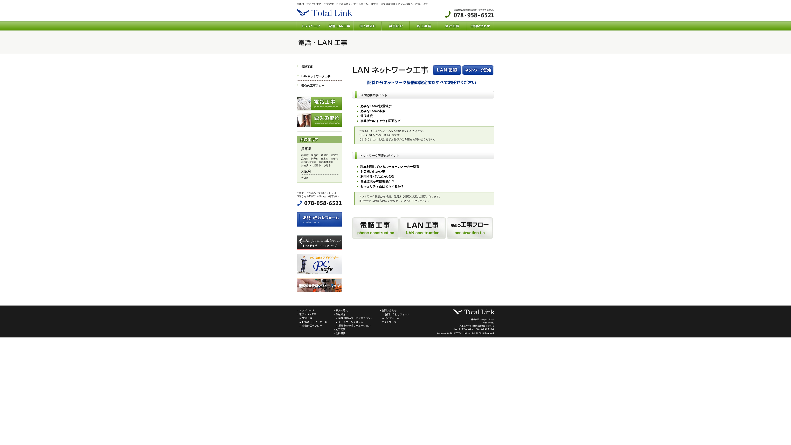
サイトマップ (389, 322)
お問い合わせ (389, 310)
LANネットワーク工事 (315, 76)
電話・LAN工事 (307, 314)
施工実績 (340, 329)
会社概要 (340, 333)
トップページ (306, 310)
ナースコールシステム (350, 322)
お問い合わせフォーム (397, 314)
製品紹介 (340, 314)
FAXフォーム (392, 318)
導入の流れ (342, 310)
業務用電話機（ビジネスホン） (355, 318)
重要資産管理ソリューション (354, 325)
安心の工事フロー (312, 85)
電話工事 (307, 66)
